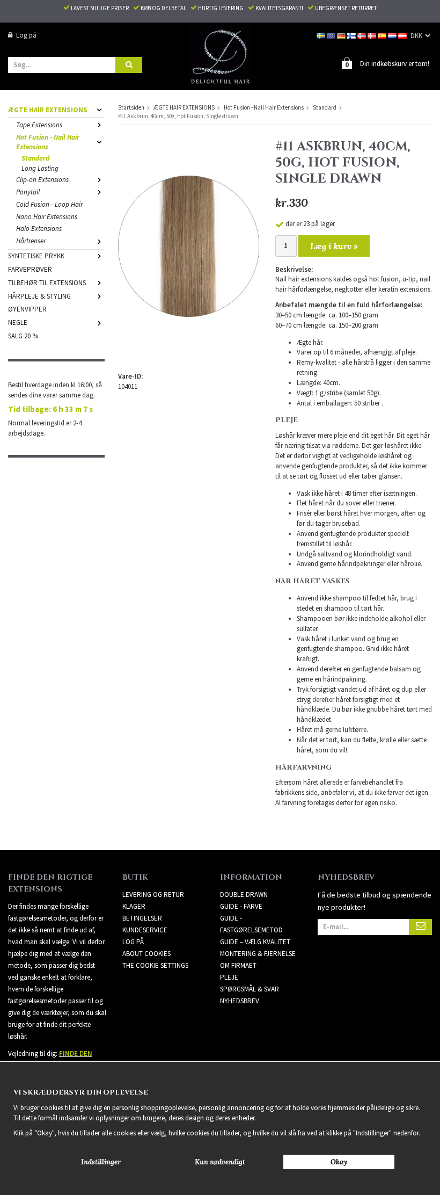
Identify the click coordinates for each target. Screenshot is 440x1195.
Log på (26, 35)
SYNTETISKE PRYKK (36, 255)
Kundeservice (144, 930)
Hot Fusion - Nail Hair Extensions (47, 142)
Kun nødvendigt (220, 1162)
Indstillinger (101, 1162)
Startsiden (131, 107)
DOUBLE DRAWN (244, 894)
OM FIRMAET (238, 965)
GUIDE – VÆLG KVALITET (255, 941)
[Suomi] (352, 35)
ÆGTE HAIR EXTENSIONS (47, 109)
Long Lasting (39, 168)
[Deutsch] (342, 35)
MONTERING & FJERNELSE (258, 953)
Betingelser (142, 918)
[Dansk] (373, 35)
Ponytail (28, 192)
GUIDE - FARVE (241, 906)
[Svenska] (322, 35)
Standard (35, 158)
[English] (332, 35)
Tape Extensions (39, 124)
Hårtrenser (31, 240)
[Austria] (403, 35)
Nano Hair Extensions (46, 216)
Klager (133, 906)
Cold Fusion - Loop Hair (49, 204)
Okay (339, 1162)
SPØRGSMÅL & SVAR (249, 989)
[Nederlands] (393, 35)
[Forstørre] (188, 245)
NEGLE (17, 322)
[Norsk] (362, 35)
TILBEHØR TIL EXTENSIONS (47, 282)
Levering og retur (153, 894)
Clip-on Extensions (42, 179)
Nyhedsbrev (239, 1000)
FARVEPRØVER (30, 269)
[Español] (383, 35)
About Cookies (146, 953)
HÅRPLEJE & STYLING (39, 296)
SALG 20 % (23, 336)
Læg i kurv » (334, 246)
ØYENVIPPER (27, 309)
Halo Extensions (39, 228)
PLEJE (229, 977)
